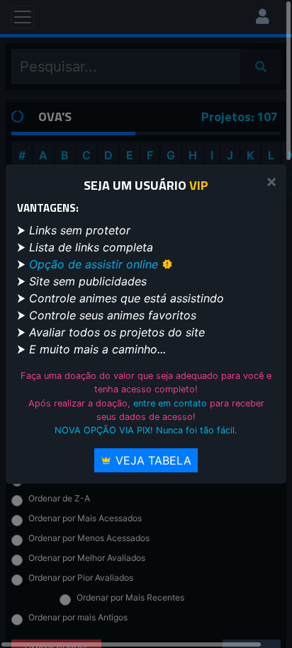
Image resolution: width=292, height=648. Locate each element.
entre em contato (170, 403)
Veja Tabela (151, 460)
